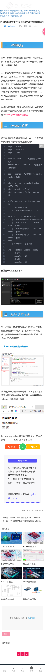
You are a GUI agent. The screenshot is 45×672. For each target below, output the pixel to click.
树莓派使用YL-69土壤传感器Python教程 (26, 520)
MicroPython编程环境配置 (16, 114)
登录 (29, 618)
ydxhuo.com (12, 26)
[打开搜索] (36, 3)
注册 (33, 618)
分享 (35, 446)
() (12, 446)
